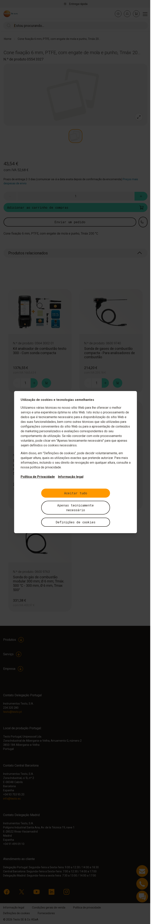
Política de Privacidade (38, 477)
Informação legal (70, 477)
